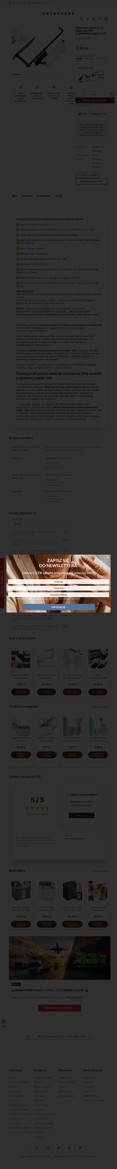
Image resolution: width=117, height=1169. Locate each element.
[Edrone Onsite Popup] (58, 584)
